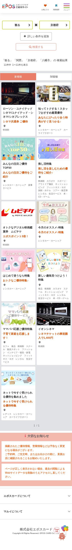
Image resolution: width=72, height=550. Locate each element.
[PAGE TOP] (60, 532)
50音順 (54, 76)
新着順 (18, 76)
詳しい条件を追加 (38, 36)
